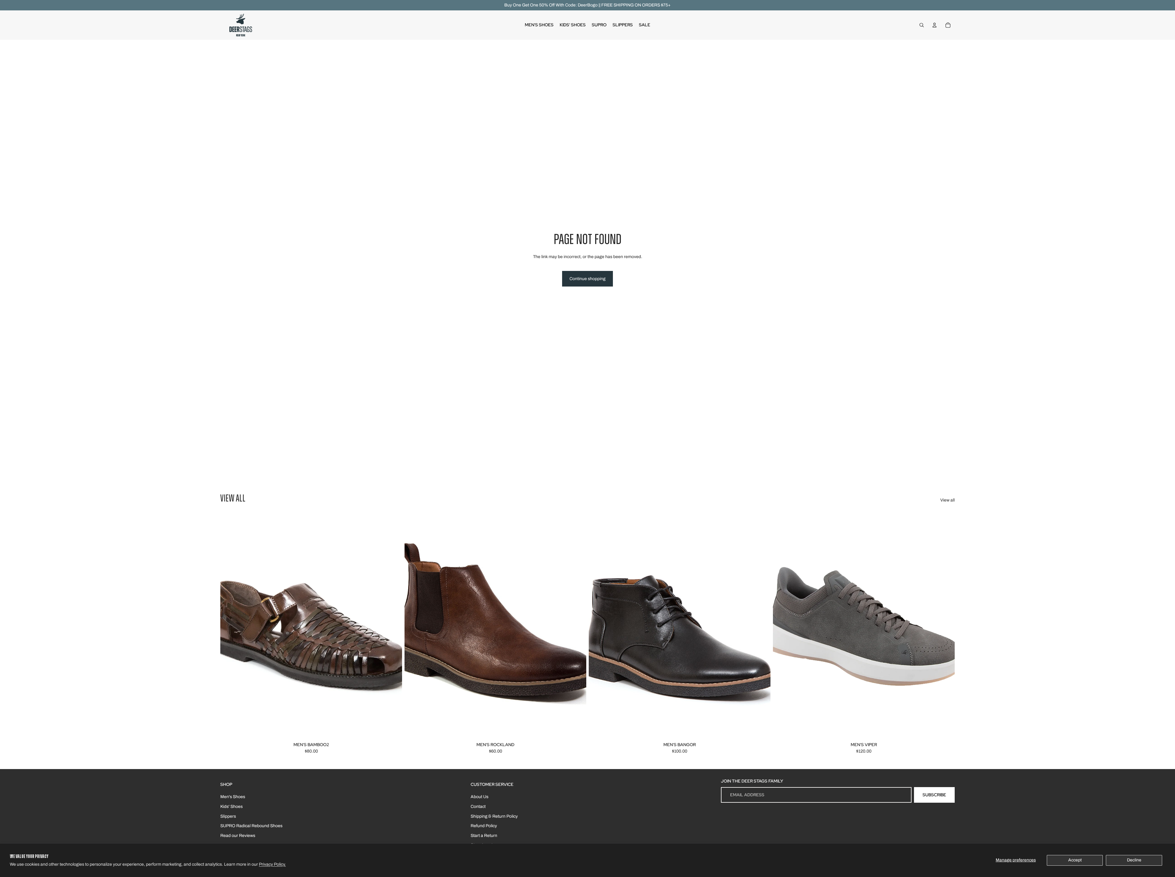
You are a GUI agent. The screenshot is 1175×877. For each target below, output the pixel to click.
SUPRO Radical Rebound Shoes (251, 825)
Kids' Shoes (231, 806)
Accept (1075, 860)
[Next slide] (393, 626)
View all (947, 500)
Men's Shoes (232, 796)
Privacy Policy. (272, 864)
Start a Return (484, 835)
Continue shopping (587, 278)
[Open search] (921, 25)
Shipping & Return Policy (494, 816)
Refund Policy (484, 825)
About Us (479, 796)
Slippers (228, 816)
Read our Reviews (237, 835)
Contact (478, 806)
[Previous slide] (229, 626)
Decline (1134, 860)
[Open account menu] (934, 25)
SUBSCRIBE (934, 794)
